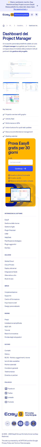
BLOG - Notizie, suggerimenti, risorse (17, 357)
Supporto (8, 296)
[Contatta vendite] (32, 14)
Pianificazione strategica (13, 241)
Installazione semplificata (13, 323)
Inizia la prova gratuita (21, 14)
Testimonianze (10, 372)
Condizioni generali (11, 368)
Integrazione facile (11, 272)
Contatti (7, 350)
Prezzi (7, 319)
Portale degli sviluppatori (13, 337)
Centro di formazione (12, 299)
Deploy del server (11, 268)
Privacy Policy (6, 443)
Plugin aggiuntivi (10, 244)
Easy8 (7, 220)
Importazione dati (11, 303)
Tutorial (7, 330)
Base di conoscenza (11, 334)
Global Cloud (9, 261)
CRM (6, 234)
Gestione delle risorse (12, 223)
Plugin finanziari (10, 230)
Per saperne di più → (20, 9)
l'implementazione (11, 292)
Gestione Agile (10, 227)
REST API (8, 327)
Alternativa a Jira (10, 275)
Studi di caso (9, 279)
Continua (18, 169)
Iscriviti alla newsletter (12, 361)
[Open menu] (36, 14)
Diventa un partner (11, 375)
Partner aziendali (10, 364)
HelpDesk (8, 237)
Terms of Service (20, 443)
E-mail (10, 158)
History (7, 354)
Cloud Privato (9, 265)
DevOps (7, 248)
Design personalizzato (12, 306)
